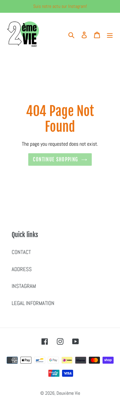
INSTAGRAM (24, 286)
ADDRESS (22, 269)
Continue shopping (55, 159)
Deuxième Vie (68, 393)
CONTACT (21, 252)
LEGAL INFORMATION (33, 303)
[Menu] (109, 35)
